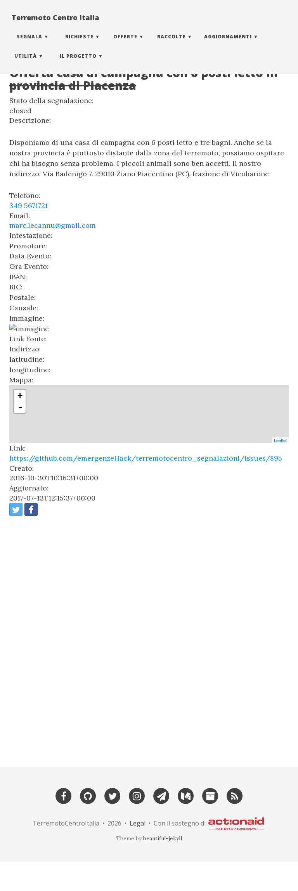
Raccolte (171, 36)
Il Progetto (78, 56)
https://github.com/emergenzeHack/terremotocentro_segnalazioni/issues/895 (145, 458)
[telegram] (161, 795)
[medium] (186, 795)
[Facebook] (63, 795)
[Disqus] (149, 638)
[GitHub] (88, 795)
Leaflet (280, 440)
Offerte (125, 36)
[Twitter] (112, 795)
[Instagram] (137, 795)
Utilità (25, 56)
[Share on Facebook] (31, 509)
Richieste (79, 36)
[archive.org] (210, 795)
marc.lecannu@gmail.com (52, 225)
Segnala (29, 36)
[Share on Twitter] (16, 509)
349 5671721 (28, 205)
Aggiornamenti (228, 36)
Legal (138, 823)
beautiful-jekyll (162, 838)
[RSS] (234, 795)
